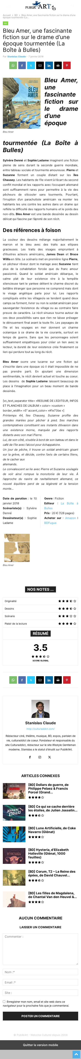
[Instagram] (40, 757)
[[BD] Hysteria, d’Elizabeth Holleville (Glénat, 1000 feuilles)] (14, 856)
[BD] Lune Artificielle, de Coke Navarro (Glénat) (52, 830)
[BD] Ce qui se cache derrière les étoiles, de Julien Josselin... (52, 808)
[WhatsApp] (13, 65)
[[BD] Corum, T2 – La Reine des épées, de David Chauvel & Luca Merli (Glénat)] (14, 878)
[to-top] (76, 1053)
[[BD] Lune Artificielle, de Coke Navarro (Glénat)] (14, 834)
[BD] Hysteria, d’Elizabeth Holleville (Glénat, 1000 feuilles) (48, 853)
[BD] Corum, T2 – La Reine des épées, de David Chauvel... (52, 873)
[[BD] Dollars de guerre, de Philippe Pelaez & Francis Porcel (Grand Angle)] (14, 791)
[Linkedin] (49, 65)
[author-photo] (40, 717)
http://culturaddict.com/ (41, 728)
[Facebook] (22, 65)
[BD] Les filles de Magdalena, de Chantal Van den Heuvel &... (52, 895)
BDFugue (50, 523)
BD (16, 15)
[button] (8, 5)
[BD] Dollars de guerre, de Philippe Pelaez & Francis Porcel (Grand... (48, 788)
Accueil (7, 15)
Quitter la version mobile (40, 1045)
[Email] (40, 65)
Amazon (71, 518)
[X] (31, 65)
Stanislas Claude (16, 56)
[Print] (58, 65)
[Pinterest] (67, 65)
